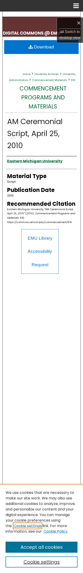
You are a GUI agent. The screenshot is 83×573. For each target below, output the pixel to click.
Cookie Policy (56, 531)
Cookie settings (28, 525)
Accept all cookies (42, 547)
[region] (41, 528)
